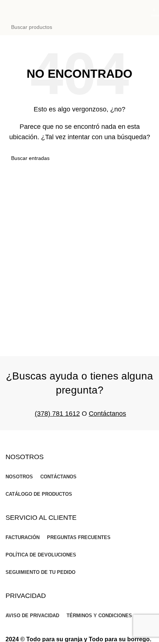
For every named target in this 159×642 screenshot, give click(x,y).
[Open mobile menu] (8, 9)
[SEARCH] (145, 27)
